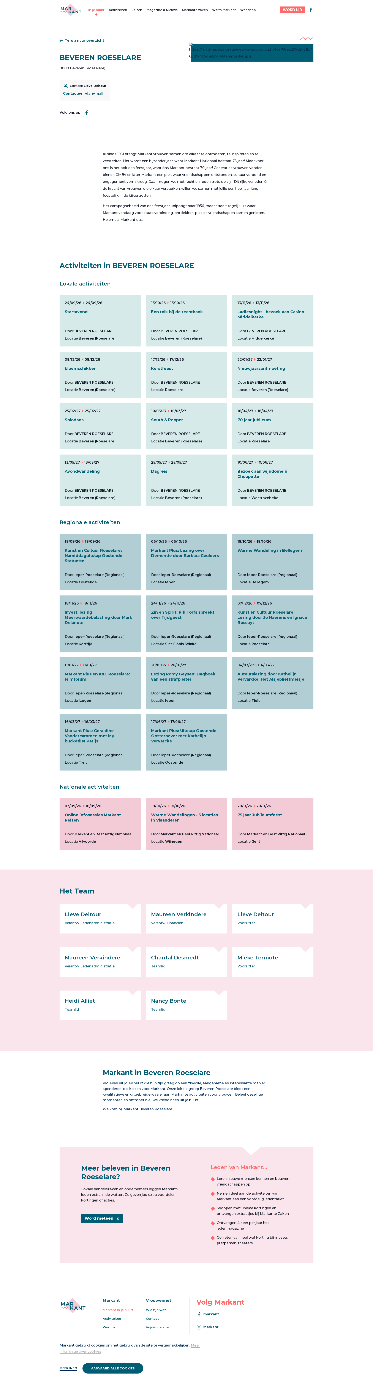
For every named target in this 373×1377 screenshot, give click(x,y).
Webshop (248, 10)
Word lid (109, 1327)
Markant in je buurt (118, 1310)
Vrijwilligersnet (158, 1327)
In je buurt (96, 10)
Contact (152, 1319)
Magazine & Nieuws (162, 10)
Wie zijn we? (156, 1310)
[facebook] (310, 10)
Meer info (68, 1368)
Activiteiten (118, 10)
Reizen (136, 10)
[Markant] (70, 9)
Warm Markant (224, 10)
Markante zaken (195, 10)
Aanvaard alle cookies (113, 1368)
